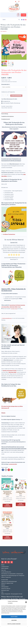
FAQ (2, 592)
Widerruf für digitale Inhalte (7, 583)
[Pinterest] (25, 19)
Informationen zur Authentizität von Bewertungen (12, 573)
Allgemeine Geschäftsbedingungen (9, 581)
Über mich (3, 570)
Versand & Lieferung (5, 588)
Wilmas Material (4, 568)
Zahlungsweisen (5, 586)
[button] (26, 602)
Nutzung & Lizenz (5, 590)
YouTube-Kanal (14, 308)
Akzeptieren (14, 616)
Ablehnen (14, 620)
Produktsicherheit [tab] (5, 119)
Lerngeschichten (5, 566)
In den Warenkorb (16, 95)
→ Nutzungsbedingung (6, 318)
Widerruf (3, 585)
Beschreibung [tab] (4, 113)
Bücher (2, 564)
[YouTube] (11, 562)
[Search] (19, 19)
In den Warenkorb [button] (7, 505)
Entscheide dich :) (5, 84)
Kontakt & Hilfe (4, 579)
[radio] (9, 255)
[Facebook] (21, 19)
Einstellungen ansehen (14, 624)
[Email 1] (8, 562)
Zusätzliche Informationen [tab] (7, 116)
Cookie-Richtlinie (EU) (6, 572)
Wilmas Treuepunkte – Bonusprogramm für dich (11, 593)
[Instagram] (23, 19)
